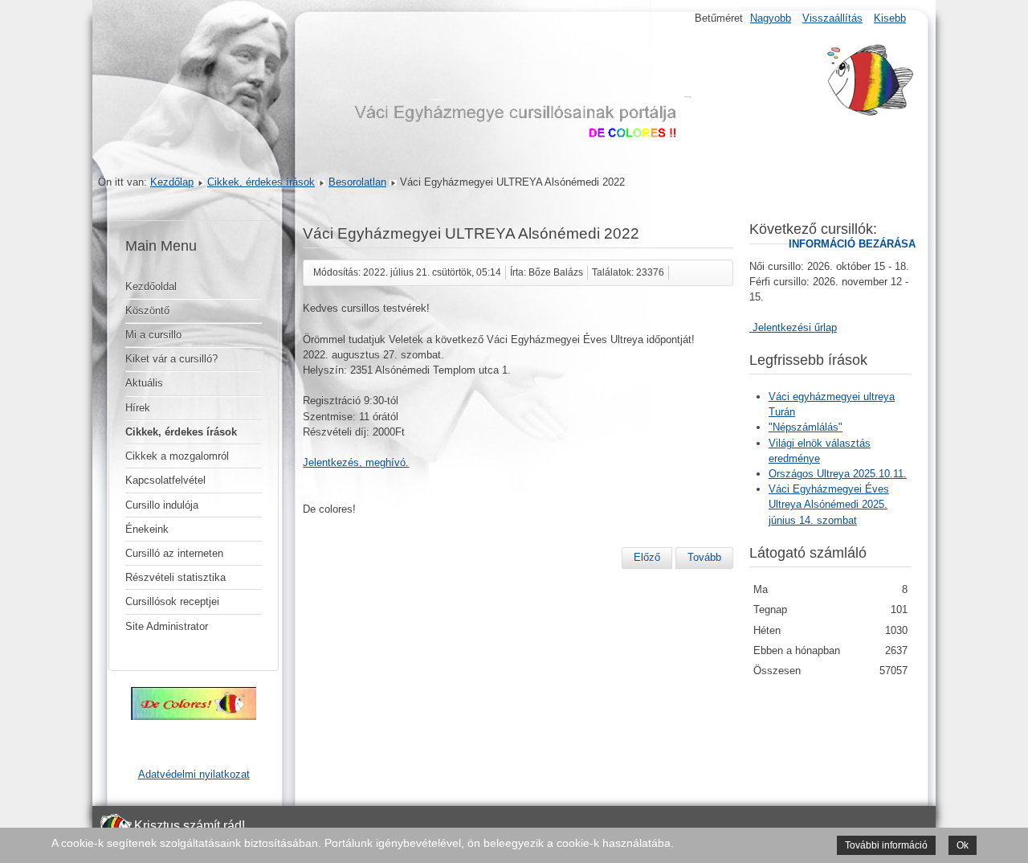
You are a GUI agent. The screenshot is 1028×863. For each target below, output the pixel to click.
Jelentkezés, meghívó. (356, 462)
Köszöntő (147, 311)
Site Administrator (166, 626)
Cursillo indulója (161, 505)
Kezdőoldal (151, 286)
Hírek (137, 408)
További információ (886, 845)
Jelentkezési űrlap (793, 327)
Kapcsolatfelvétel (165, 480)
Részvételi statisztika (175, 577)
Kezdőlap (172, 182)
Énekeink (147, 529)
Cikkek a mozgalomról (177, 456)
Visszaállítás (832, 18)
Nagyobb (770, 18)
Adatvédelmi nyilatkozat (194, 774)
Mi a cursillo (153, 335)
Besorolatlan (357, 182)
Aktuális (144, 383)
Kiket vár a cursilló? (171, 359)
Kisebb (890, 18)
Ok (963, 845)
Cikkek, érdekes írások (261, 182)
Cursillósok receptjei (172, 601)
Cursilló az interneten (174, 553)
